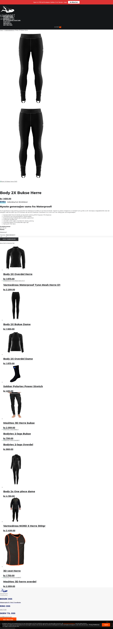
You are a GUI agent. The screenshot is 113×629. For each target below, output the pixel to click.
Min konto (7, 23)
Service (6, 19)
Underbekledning (9, 30)
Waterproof (3, 232)
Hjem (1, 30)
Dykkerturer (8, 17)
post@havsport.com (6, 617)
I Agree (106, 624)
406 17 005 (3, 609)
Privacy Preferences (94, 624)
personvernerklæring (69, 623)
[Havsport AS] (56, 9)
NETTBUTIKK (7, 25)
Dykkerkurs (7, 16)
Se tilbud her (74, 2)
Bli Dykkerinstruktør (11, 20)
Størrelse (2, 235)
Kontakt (6, 22)
